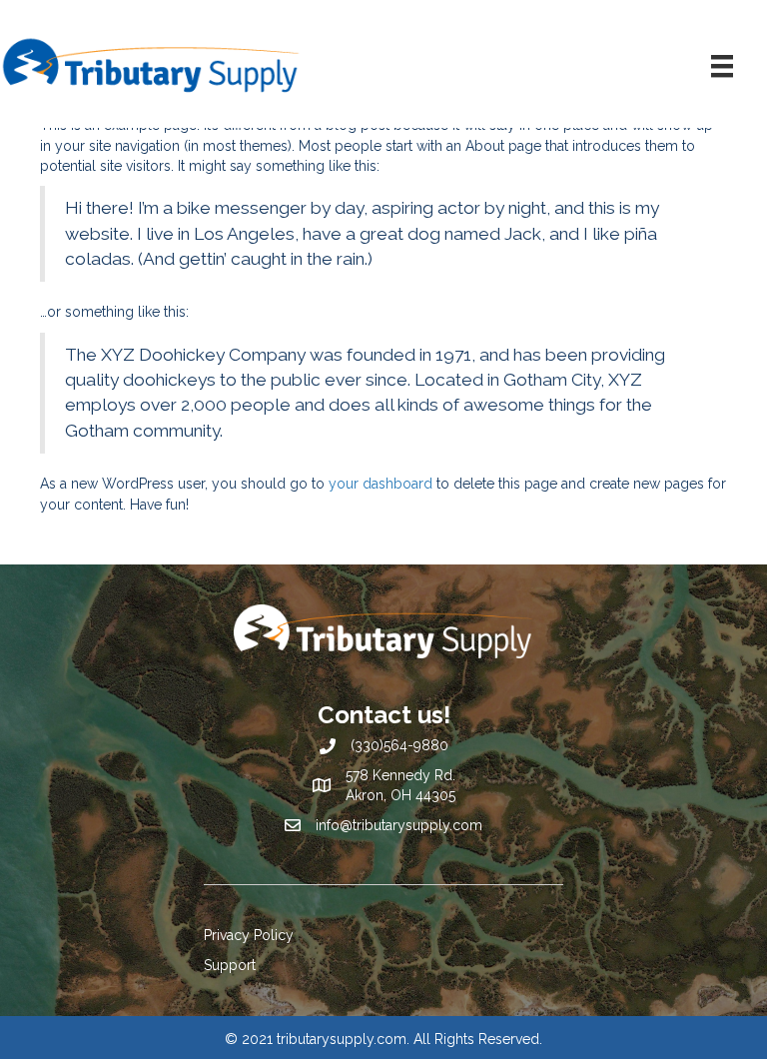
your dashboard (380, 484)
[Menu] (722, 66)
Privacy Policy (249, 935)
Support (230, 965)
